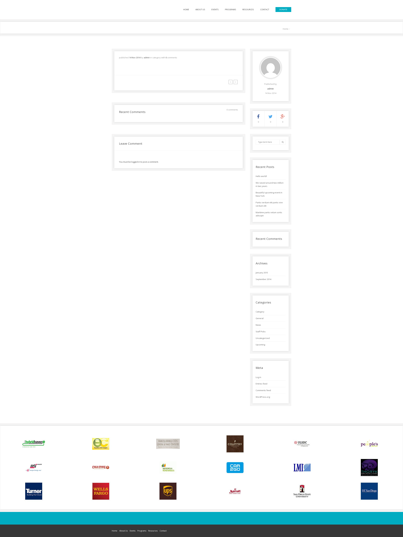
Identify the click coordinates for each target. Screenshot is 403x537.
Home (186, 9)
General (260, 318)
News (258, 324)
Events (215, 9)
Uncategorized (263, 338)
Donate (283, 9)
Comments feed (263, 390)
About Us (200, 9)
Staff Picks (261, 331)
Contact (264, 9)
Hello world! (261, 176)
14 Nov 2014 (134, 57)
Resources (248, 9)
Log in (258, 377)
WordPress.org (263, 397)
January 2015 (262, 272)
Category (260, 311)
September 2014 (263, 279)
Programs (230, 9)
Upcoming (260, 344)
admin (147, 57)
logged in (135, 161)
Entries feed (261, 383)
